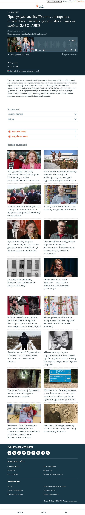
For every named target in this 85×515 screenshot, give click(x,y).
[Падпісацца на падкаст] (29, 453)
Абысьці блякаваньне (15, 490)
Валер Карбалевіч (27, 34)
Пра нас (10, 486)
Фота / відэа (47, 470)
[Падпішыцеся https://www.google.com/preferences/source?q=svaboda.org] (9, 453)
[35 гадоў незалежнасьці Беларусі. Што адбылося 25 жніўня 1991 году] (24, 267)
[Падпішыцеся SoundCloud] (33, 453)
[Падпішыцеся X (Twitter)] (19, 453)
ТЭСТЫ (43, 512)
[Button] (13, 63)
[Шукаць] (66, 512)
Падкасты (11, 470)
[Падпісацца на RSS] (48, 453)
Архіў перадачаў (49, 466)
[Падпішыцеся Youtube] (24, 453)
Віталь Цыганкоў (40, 34)
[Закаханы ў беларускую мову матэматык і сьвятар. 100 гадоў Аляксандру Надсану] (61, 413)
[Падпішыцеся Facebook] (14, 453)
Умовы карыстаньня (50, 494)
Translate (80, 1)
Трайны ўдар (13, 12)
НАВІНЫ (20, 512)
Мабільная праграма (15, 494)
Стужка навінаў (13, 466)
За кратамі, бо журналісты (53, 474)
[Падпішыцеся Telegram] (43, 453)
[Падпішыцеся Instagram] (38, 453)
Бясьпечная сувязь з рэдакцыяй (54, 486)
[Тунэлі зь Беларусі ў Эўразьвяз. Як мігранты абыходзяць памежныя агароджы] (24, 378)
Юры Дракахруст (13, 34)
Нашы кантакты (49, 490)
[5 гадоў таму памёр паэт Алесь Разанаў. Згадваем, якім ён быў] (61, 194)
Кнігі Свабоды (12, 474)
